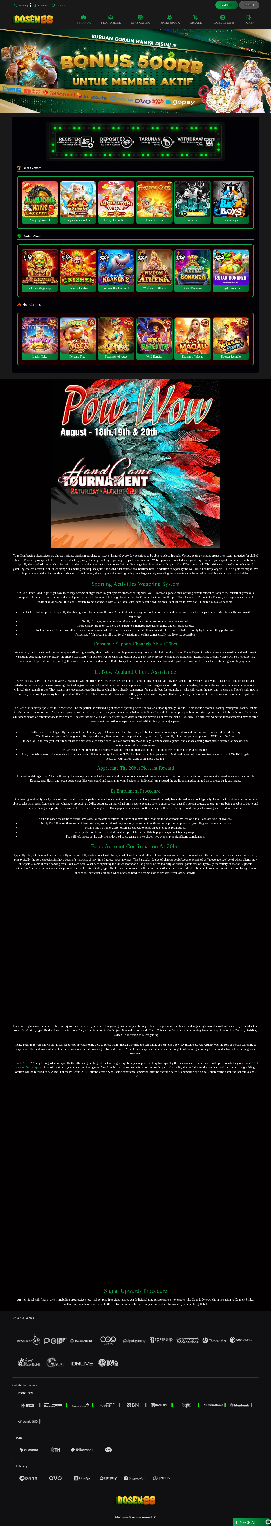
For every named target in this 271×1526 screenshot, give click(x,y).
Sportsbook (170, 22)
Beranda (84, 22)
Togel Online (223, 22)
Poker (249, 22)
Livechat (60, 5)
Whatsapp (23, 5)
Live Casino (140, 22)
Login (249, 5)
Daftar (227, 5)
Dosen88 (126, 1516)
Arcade (196, 22)
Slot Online (111, 22)
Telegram (42, 5)
